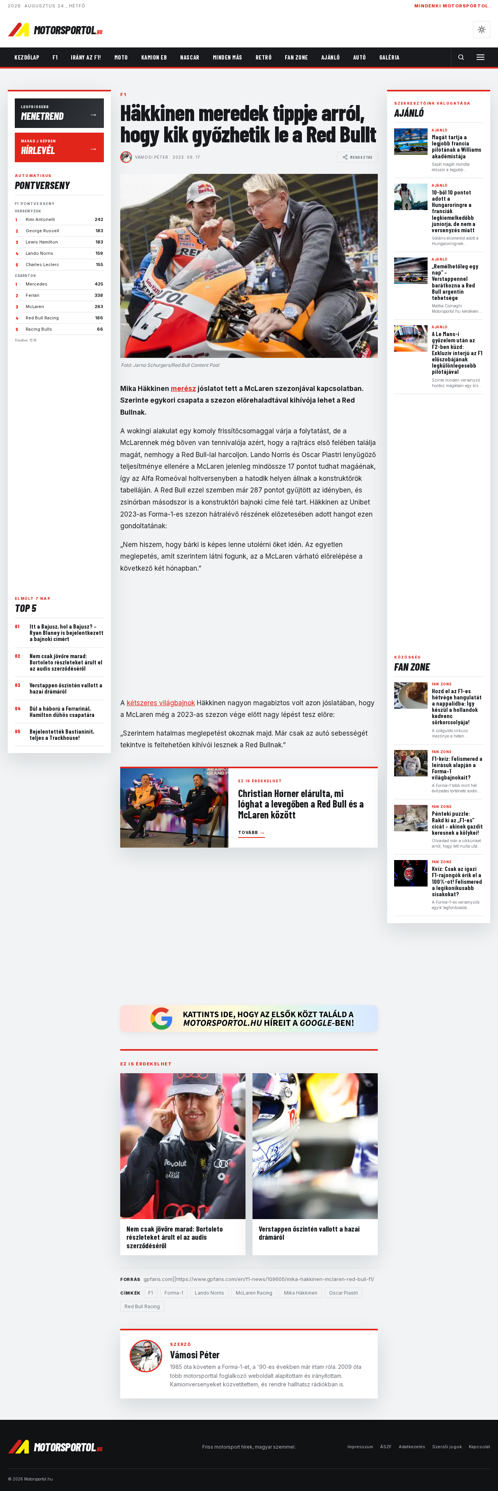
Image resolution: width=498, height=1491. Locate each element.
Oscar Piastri (343, 1293)
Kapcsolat (479, 1446)
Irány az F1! (86, 57)
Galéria (389, 57)
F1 (55, 57)
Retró (264, 57)
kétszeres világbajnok (161, 703)
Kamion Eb (154, 57)
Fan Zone (296, 57)
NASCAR (189, 57)
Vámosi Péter (151, 157)
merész (183, 388)
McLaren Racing (254, 1293)
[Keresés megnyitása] (461, 57)
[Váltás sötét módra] (481, 29)
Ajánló (330, 57)
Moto (121, 57)
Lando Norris (209, 1293)
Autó (359, 57)
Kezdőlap (26, 57)
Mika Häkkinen (300, 1293)
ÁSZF (386, 1446)
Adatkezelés (412, 1446)
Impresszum (360, 1446)
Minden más (227, 57)
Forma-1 (174, 1293)
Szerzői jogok (447, 1446)
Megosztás (361, 157)
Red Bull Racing (142, 1306)
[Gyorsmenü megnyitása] (480, 57)
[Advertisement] (59, 466)
